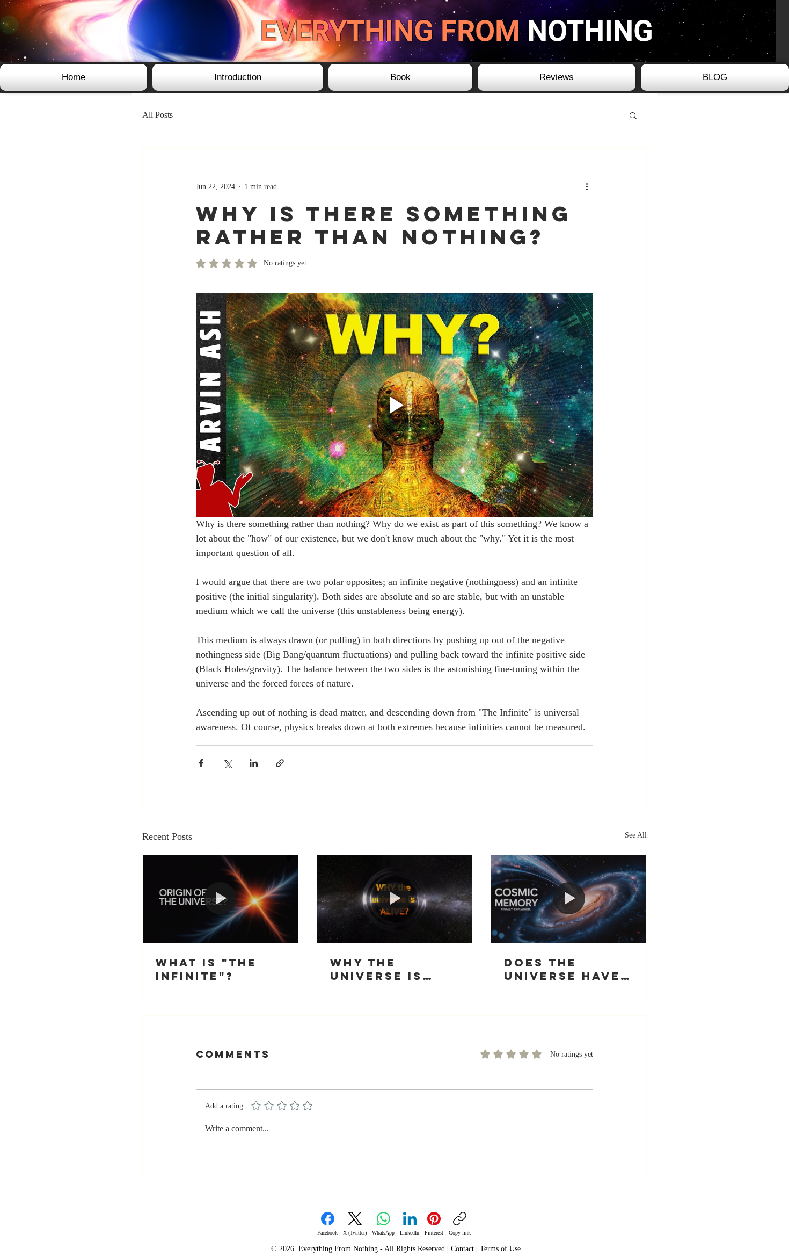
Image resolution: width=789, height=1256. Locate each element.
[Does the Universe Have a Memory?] (568, 898)
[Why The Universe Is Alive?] (394, 898)
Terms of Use (500, 1249)
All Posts (157, 114)
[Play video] (394, 405)
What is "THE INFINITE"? (206, 969)
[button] (633, 115)
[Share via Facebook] (201, 763)
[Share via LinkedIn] (254, 763)
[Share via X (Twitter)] (227, 763)
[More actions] (586, 186)
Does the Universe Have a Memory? (562, 969)
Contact (462, 1249)
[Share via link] (280, 763)
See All (636, 835)
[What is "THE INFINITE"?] (220, 898)
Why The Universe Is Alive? (376, 969)
